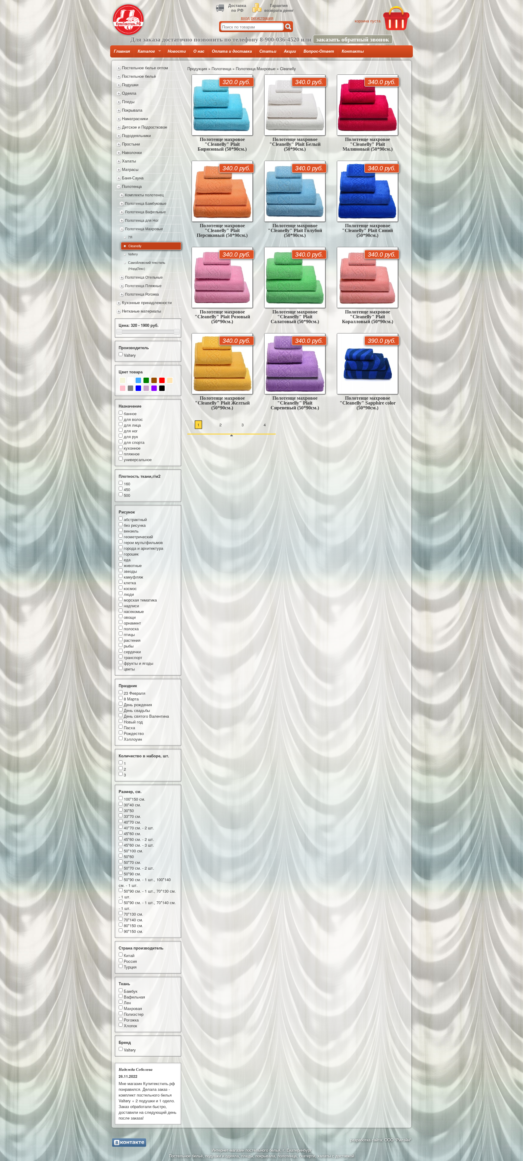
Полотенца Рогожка (142, 294)
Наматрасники (135, 118)
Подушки (130, 84)
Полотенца (132, 186)
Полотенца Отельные (144, 277)
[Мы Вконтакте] (129, 1142)
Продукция (197, 68)
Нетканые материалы (141, 311)
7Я (130, 237)
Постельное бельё (139, 76)
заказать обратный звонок (352, 39)
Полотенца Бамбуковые (145, 203)
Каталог (144, 53)
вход (245, 18)
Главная (122, 51)
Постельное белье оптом (145, 68)
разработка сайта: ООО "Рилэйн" (380, 1140)
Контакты (353, 51)
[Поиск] (288, 26)
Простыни (131, 144)
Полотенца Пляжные (143, 285)
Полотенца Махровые (144, 228)
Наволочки (132, 152)
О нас (198, 51)
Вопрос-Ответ (319, 51)
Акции (290, 51)
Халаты (129, 161)
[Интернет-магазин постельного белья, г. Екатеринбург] (128, 20)
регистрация (262, 18)
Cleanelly (134, 246)
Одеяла (129, 93)
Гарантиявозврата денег (279, 8)
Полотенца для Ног (142, 220)
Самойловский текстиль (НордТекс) (146, 265)
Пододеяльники (136, 135)
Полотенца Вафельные (145, 211)
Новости (177, 51)
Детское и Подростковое (144, 127)
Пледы (128, 101)
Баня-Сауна (132, 178)
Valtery (133, 254)
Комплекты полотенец (144, 194)
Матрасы (130, 169)
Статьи (267, 51)
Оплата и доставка (232, 51)
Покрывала (132, 110)
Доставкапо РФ (237, 8)
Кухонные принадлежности (147, 302)
